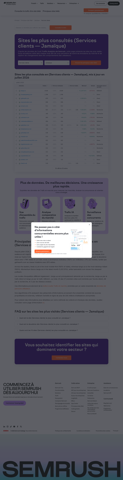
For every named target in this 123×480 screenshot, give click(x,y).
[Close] (89, 224)
